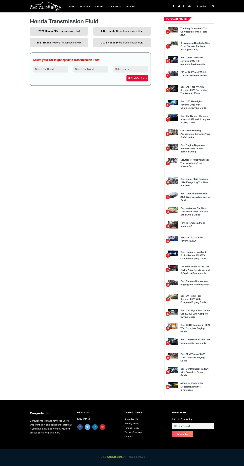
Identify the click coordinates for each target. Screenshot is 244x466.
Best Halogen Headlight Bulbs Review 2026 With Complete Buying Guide (193, 255)
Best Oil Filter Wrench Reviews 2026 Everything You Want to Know (193, 90)
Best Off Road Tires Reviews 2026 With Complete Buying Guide (193, 299)
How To (130, 6)
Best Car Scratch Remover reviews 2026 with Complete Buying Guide (195, 119)
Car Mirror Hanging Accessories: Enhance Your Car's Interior (195, 133)
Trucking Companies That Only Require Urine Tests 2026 (194, 31)
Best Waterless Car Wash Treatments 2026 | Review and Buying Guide (194, 211)
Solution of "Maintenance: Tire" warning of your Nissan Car (194, 163)
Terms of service (133, 432)
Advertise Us (131, 419)
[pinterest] (102, 427)
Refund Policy (131, 428)
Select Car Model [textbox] (84, 69)
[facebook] (80, 427)
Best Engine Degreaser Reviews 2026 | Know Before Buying (192, 148)
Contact (128, 436)
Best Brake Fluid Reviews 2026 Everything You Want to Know (194, 182)
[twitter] (87, 427)
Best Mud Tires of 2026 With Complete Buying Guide (192, 357)
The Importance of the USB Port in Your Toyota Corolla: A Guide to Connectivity (195, 269)
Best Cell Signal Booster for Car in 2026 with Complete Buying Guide (195, 313)
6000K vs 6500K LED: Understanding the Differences (191, 386)
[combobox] (50, 69)
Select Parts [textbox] (122, 69)
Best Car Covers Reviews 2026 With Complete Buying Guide (195, 196)
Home (72, 6)
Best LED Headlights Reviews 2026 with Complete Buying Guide (193, 104)
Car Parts (115, 6)
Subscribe (201, 6)
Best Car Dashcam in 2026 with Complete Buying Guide (194, 372)
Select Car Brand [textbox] (44, 69)
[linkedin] (95, 427)
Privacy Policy (131, 423)
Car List (99, 6)
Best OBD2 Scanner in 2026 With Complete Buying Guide (195, 328)
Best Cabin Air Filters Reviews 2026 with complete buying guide (192, 60)
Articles (85, 6)
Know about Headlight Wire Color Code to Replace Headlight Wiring (195, 46)
